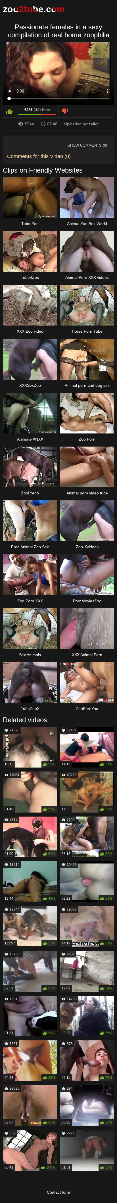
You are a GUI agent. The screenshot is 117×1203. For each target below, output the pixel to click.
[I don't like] (64, 111)
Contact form (58, 1192)
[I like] (9, 111)
